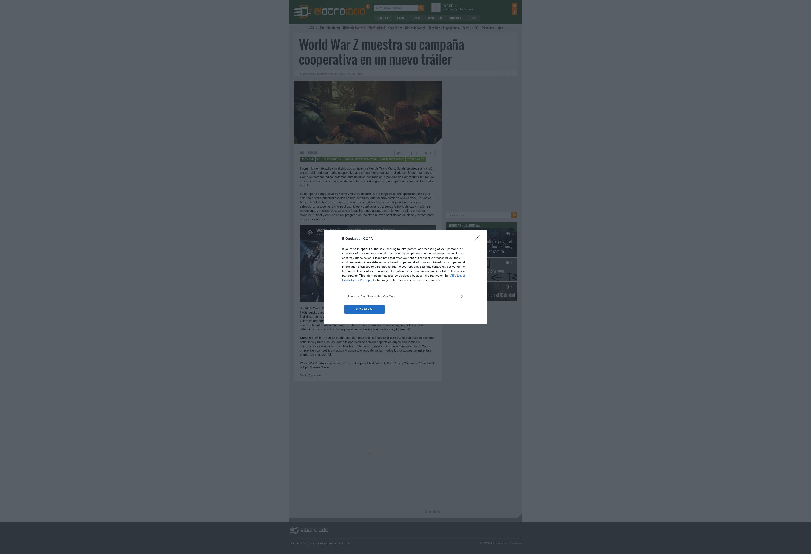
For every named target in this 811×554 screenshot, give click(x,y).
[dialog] (405, 277)
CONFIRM (364, 309)
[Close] (479, 239)
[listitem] (405, 296)
